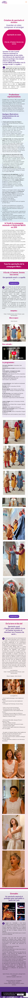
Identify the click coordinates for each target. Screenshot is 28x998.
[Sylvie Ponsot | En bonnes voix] (4, 2)
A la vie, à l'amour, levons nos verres (14, 43)
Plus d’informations (11, 994)
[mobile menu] (26, 2)
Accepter (20, 994)
